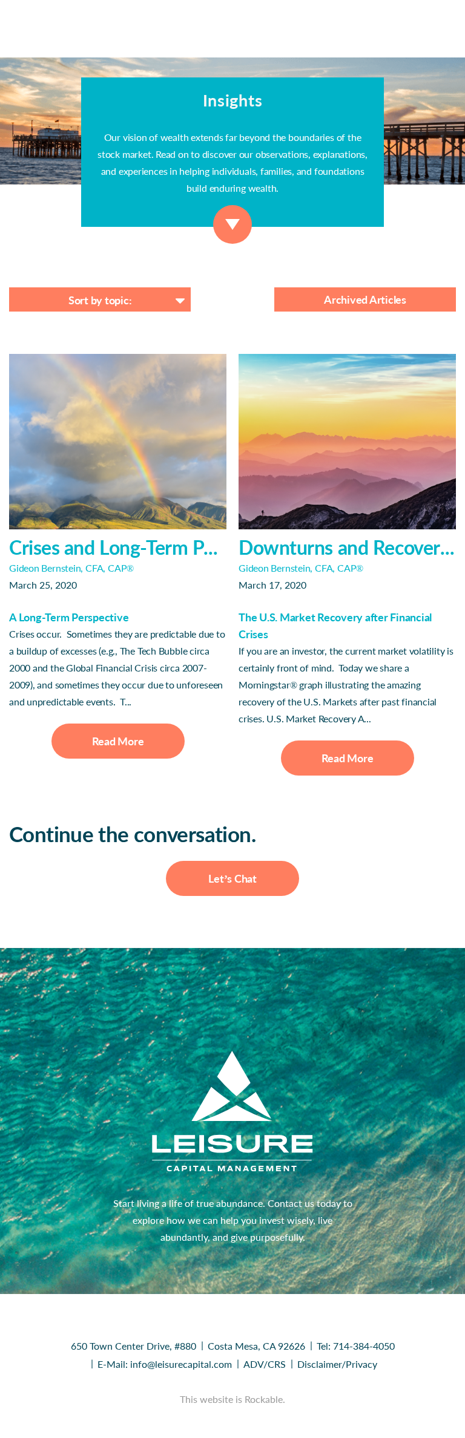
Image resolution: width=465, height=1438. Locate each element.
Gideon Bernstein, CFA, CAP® (71, 568)
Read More (118, 741)
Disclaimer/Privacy (337, 1364)
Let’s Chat (232, 878)
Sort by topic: (100, 300)
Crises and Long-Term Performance (117, 547)
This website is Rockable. (232, 1399)
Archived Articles (365, 299)
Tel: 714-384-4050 (356, 1345)
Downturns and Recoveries (347, 547)
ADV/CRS (264, 1364)
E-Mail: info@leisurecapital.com (164, 1364)
